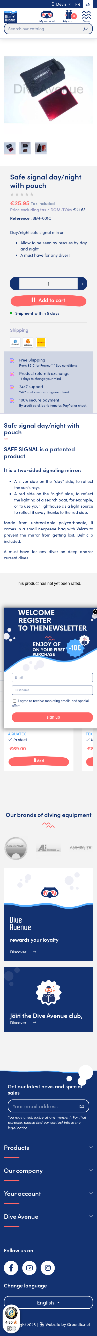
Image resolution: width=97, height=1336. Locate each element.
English (46, 1302)
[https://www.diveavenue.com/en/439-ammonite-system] (81, 848)
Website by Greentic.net (68, 1324)
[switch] (11, 1328)
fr (77, 4)
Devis (61, 4)
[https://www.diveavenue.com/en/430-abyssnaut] (16, 848)
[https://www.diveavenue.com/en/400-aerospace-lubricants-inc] (48, 848)
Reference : (21, 218)
